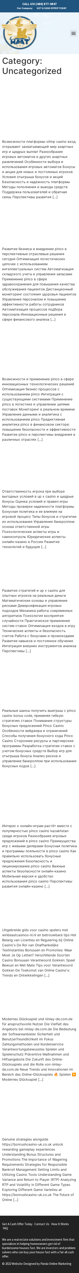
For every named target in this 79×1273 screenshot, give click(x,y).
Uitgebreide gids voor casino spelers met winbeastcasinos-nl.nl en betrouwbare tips (37, 907)
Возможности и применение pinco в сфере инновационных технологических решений (35, 349)
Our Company (24, 8)
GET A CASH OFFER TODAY (51, 8)
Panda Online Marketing (55, 1264)
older (8, 1209)
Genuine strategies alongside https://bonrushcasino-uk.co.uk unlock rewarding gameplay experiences (39, 1109)
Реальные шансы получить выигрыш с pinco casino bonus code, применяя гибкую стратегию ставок (36, 680)
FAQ (5, 1228)
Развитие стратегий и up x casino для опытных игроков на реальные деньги (38, 568)
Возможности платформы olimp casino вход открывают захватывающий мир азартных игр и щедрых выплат (36, 107)
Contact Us (41, 1224)
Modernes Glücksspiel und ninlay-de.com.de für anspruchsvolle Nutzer (37, 997)
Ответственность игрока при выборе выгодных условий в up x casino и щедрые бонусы (38, 465)
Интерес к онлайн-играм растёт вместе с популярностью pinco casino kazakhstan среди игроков (37, 795)
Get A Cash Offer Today (17, 1224)
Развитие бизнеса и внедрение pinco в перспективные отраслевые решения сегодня (38, 222)
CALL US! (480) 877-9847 (39, 4)
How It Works (60, 1224)
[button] (73, 33)
